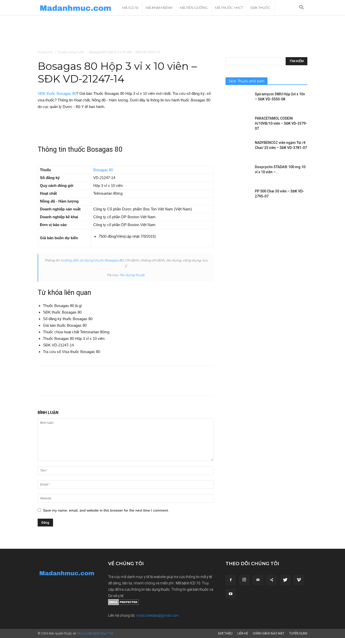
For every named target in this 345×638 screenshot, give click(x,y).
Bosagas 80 (103, 170)
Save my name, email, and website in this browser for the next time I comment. (106, 510)
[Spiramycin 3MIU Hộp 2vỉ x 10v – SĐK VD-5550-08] (238, 100)
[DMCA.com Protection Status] (123, 604)
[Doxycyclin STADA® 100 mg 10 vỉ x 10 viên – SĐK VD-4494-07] (238, 173)
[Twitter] (285, 580)
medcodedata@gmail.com (157, 615)
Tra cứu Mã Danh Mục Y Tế (95, 633)
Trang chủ (45, 52)
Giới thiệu (225, 633)
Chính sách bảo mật (268, 633)
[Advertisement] (172, 32)
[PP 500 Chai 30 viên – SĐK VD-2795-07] (238, 197)
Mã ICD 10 (130, 8)
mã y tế (206, 577)
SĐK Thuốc (260, 8)
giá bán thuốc (198, 589)
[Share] (271, 580)
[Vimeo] (299, 580)
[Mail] (258, 580)
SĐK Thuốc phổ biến (246, 81)
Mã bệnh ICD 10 (188, 583)
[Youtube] (231, 594)
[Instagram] (244, 580)
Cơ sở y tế (115, 596)
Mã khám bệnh (159, 8)
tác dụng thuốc (158, 589)
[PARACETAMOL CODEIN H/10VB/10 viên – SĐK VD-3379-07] (238, 125)
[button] (301, 8)
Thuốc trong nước (71, 52)
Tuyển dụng (298, 633)
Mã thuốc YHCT (229, 8)
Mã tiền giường (194, 8)
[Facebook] (231, 580)
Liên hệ (242, 633)
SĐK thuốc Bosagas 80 (57, 93)
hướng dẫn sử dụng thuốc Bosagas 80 (92, 260)
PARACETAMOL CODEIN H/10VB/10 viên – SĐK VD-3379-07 (281, 123)
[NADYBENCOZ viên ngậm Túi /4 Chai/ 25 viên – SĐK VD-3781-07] (238, 149)
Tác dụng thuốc (132, 275)
